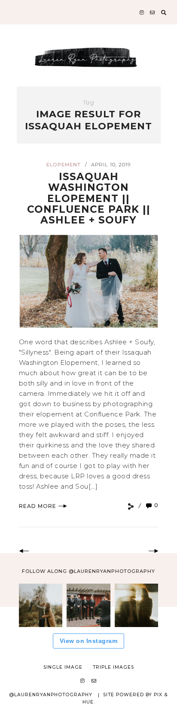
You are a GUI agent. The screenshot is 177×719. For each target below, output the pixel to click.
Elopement (63, 165)
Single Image (62, 667)
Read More (37, 506)
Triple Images (113, 667)
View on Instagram (89, 640)
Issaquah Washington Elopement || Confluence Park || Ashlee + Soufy (88, 198)
